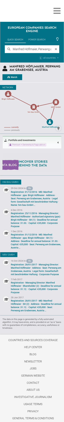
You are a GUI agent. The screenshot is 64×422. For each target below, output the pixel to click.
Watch (13, 77)
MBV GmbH (8, 254)
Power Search (36, 39)
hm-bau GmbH (10, 182)
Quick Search (15, 39)
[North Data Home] (21, 11)
